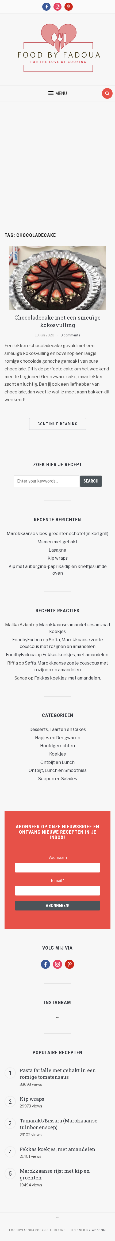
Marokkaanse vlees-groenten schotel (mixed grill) (57, 533)
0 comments (70, 335)
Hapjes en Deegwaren (57, 737)
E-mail (57, 880)
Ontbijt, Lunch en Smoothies (58, 770)
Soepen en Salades (57, 778)
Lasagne (57, 550)
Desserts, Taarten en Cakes (57, 729)
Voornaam (57, 857)
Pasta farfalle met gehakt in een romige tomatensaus (58, 1073)
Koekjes (57, 754)
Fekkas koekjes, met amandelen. (76, 654)
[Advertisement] (57, 172)
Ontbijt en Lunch (57, 762)
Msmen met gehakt (57, 541)
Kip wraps (58, 558)
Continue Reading (57, 424)
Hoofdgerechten (57, 745)
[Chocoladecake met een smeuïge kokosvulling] (57, 277)
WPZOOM (99, 1230)
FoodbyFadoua (27, 639)
